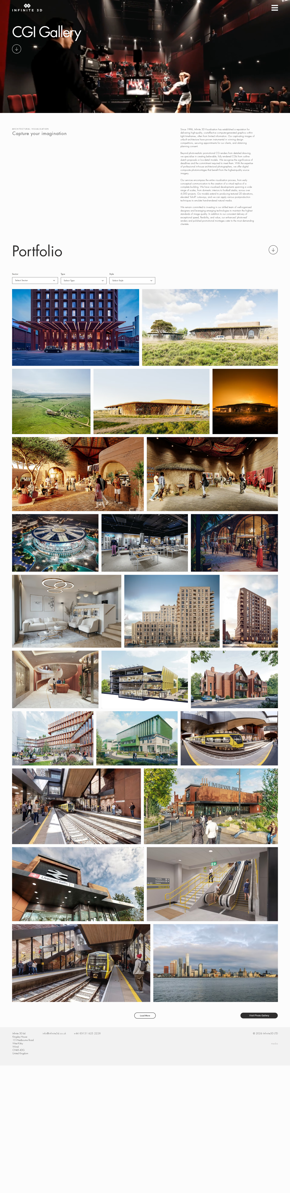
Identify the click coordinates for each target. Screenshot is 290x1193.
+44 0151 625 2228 (87, 1033)
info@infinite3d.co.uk (54, 1033)
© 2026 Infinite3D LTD (265, 1033)
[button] (274, 8)
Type (63, 274)
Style (111, 274)
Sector (15, 274)
